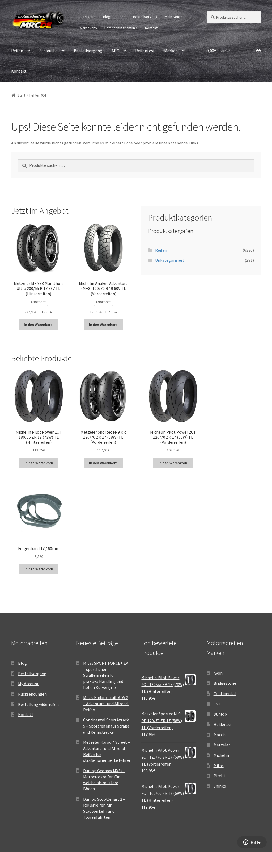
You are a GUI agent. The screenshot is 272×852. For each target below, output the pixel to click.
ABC (115, 50)
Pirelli (219, 775)
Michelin (221, 755)
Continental (225, 693)
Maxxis (220, 734)
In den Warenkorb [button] (38, 324)
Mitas (219, 765)
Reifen (17, 50)
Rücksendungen (32, 694)
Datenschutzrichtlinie (121, 28)
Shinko (220, 786)
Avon (218, 673)
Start (21, 95)
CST (217, 703)
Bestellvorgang (145, 16)
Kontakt (151, 28)
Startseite (87, 16)
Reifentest (145, 50)
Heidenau (222, 724)
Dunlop (220, 714)
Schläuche (48, 50)
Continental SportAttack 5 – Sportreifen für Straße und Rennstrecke (106, 725)
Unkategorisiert (169, 260)
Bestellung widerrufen (38, 704)
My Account (28, 683)
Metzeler (222, 744)
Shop (121, 16)
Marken (171, 50)
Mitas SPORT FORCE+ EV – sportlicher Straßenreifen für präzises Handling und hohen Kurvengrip (105, 675)
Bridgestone (225, 683)
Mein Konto (173, 16)
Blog (106, 16)
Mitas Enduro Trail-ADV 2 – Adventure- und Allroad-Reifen (106, 703)
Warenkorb (88, 28)
